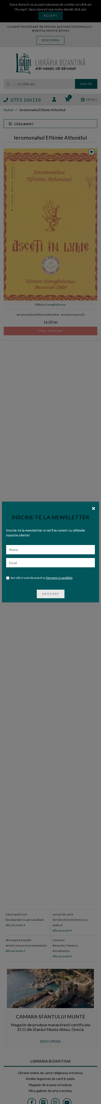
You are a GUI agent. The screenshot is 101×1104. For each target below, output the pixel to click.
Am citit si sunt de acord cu (42, 578)
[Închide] (93, 508)
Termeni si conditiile (59, 578)
